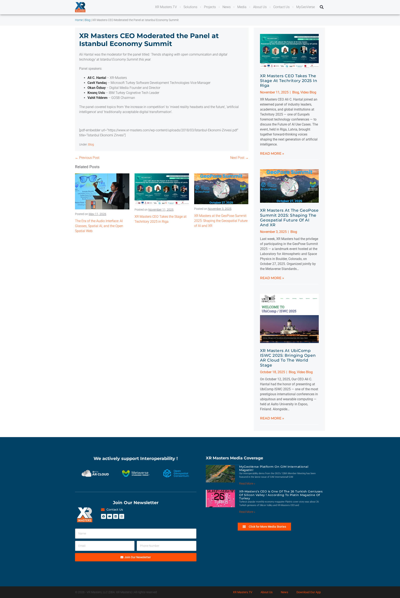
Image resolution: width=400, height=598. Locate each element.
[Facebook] (103, 516)
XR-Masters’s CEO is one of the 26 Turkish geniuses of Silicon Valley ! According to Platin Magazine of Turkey (280, 495)
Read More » (272, 153)
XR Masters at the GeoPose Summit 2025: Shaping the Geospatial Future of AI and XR (221, 221)
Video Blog (308, 92)
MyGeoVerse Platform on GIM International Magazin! (273, 468)
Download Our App (308, 592)
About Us (266, 592)
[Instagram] (121, 516)
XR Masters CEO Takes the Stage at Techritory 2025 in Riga (288, 80)
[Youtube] (109, 516)
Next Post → (239, 158)
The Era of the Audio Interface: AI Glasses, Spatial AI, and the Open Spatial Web (99, 226)
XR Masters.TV (242, 592)
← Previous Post (87, 158)
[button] (321, 7)
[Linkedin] (115, 516)
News (284, 592)
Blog (91, 144)
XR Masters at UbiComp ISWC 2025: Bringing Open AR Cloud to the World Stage (288, 358)
